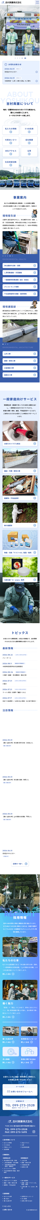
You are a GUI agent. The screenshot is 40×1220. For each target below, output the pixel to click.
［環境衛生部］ (6, 1158)
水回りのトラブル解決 (10, 1180)
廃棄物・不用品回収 (10, 1185)
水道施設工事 (9, 368)
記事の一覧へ (18, 864)
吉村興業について (9, 1140)
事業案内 (6, 1155)
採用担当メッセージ (27, 1196)
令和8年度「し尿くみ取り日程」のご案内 (17, 81)
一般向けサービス (9, 1177)
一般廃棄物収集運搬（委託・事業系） (10, 1165)
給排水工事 (8, 375)
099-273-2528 (23, 1105)
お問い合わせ (7, 1210)
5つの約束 (29, 128)
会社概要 (29, 139)
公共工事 (7, 353)
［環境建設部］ (24, 1158)
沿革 (29, 150)
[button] (5, 344)
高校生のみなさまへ (11, 72)
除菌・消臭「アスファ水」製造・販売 (29, 1183)
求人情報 (24, 1198)
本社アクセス (10, 150)
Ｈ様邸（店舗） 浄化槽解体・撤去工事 (14, 675)
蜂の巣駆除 (25, 1180)
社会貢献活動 (10, 162)
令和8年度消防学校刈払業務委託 (13, 666)
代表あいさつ (10, 139)
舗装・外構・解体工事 (10, 1183)
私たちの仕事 (8, 1196)
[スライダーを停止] (25, 58)
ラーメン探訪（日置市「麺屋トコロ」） (15, 692)
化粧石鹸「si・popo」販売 (29, 1187)
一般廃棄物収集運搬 (17, 279)
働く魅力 (6, 1198)
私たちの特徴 (10, 128)
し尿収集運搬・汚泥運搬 (13, 272)
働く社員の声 (8, 1201)
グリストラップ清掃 (11, 286)
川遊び (5, 684)
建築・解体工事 (9, 361)
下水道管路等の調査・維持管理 (15, 293)
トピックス (7, 1206)
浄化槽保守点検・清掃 (12, 265)
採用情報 (6, 1193)
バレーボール (7, 658)
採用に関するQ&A (27, 1201)
